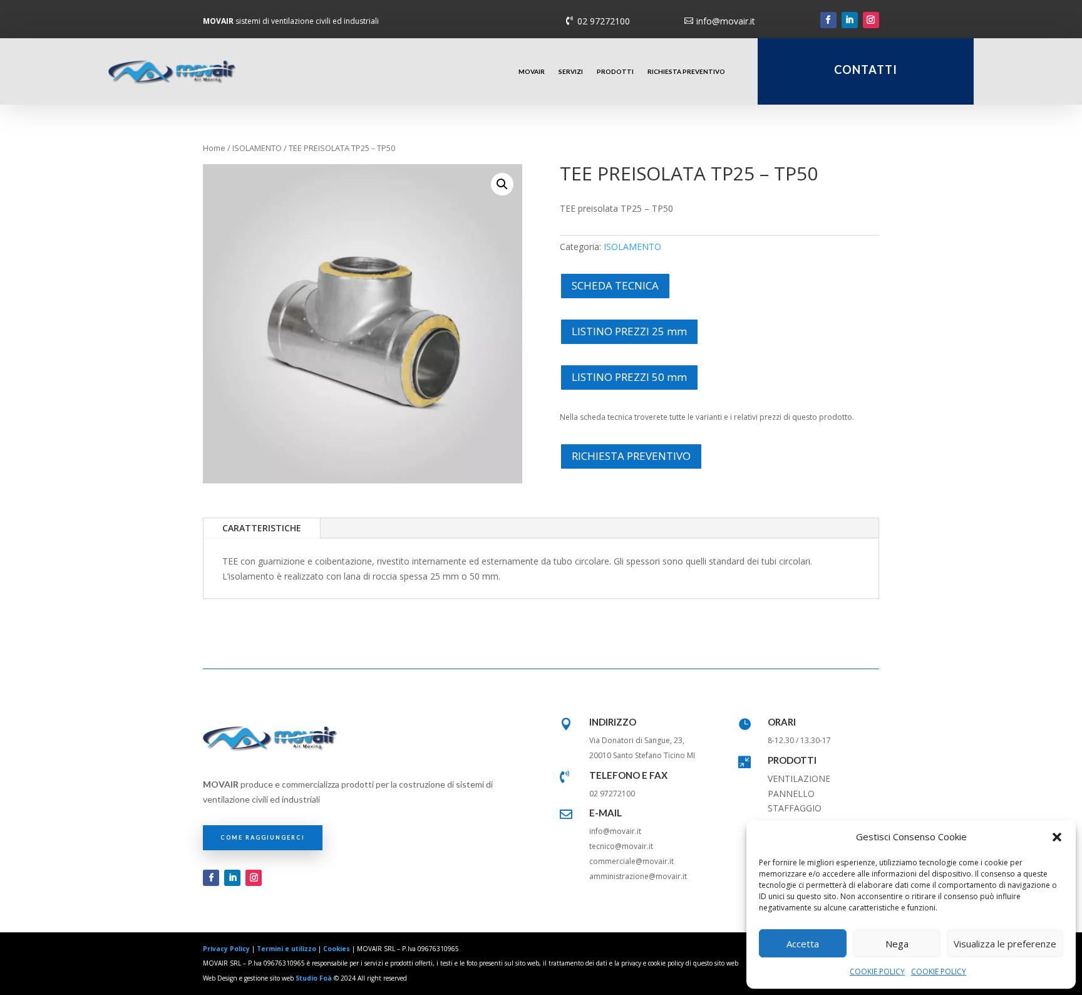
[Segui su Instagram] (871, 20)
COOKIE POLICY (877, 971)
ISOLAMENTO (257, 148)
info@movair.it (725, 21)
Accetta (802, 943)
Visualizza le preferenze (1005, 943)
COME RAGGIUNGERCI (262, 837)
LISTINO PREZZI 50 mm (629, 377)
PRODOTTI (615, 71)
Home (214, 148)
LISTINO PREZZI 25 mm (629, 331)
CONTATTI (865, 69)
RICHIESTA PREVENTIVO (686, 71)
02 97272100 (603, 21)
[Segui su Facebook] (828, 20)
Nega (897, 943)
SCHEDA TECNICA (615, 285)
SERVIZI (571, 71)
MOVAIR (531, 71)
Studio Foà (314, 978)
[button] (1057, 837)
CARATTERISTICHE (261, 528)
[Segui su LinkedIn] (850, 20)
